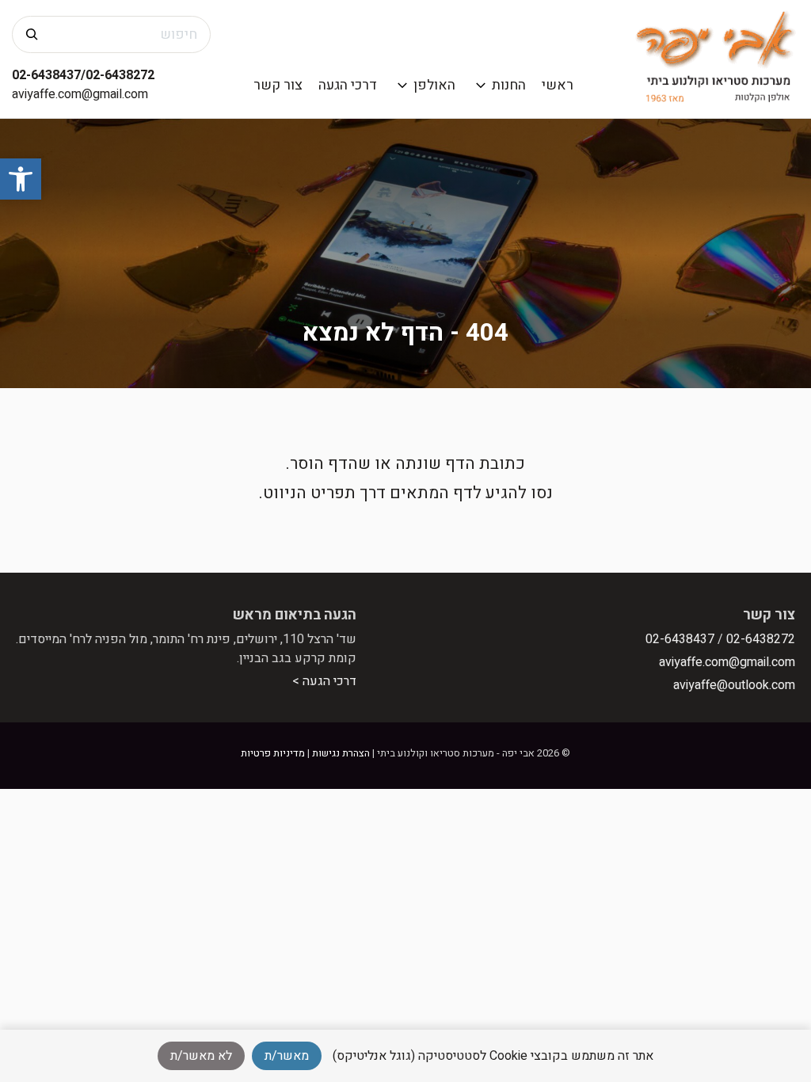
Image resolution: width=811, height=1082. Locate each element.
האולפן (434, 85)
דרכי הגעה (347, 85)
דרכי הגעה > (324, 681)
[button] (20, 179)
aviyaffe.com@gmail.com (80, 94)
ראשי (557, 85)
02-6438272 (760, 639)
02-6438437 (679, 639)
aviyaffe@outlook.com (734, 685)
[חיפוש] (32, 34)
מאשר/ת (287, 1055)
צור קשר (278, 85)
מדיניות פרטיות (273, 753)
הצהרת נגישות (341, 753)
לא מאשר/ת (201, 1055)
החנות (509, 85)
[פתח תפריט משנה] (481, 85)
